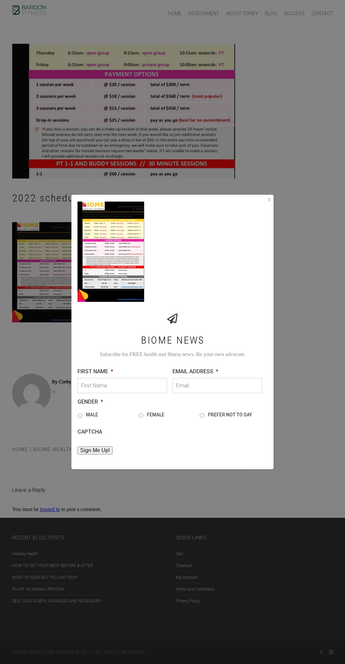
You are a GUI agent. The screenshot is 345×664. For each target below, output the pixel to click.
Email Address (195, 371)
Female (155, 414)
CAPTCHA (89, 432)
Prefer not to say (230, 414)
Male (92, 414)
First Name (95, 371)
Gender (90, 402)
